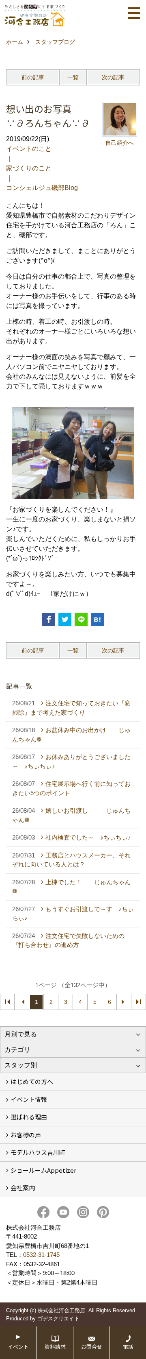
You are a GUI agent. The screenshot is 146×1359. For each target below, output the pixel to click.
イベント (18, 1346)
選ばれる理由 (29, 1117)
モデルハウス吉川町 (38, 1152)
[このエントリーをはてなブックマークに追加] (97, 619)
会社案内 (23, 1187)
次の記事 (113, 77)
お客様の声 (26, 1134)
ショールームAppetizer (43, 1170)
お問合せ (91, 1346)
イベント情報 (29, 1099)
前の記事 (32, 77)
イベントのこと (29, 148)
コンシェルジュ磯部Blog (42, 187)
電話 (128, 1346)
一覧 (73, 77)
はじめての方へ (32, 1081)
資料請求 (55, 1346)
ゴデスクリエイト (58, 1318)
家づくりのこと (29, 168)
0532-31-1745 (41, 1254)
